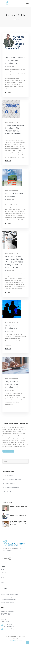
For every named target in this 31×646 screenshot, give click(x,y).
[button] (27, 3)
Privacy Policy (13, 641)
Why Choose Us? (5, 575)
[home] (7, 3)
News (2, 577)
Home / (14, 19)
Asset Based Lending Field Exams (9, 592)
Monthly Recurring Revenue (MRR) (9, 595)
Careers (3, 580)
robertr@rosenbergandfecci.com (12, 629)
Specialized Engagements (7, 602)
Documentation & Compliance (8, 600)
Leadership (3, 572)
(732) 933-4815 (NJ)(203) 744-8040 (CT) (9, 625)
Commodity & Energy (6, 597)
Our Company (4, 570)
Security (3, 583)
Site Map (19, 641)
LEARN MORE (8, 451)
